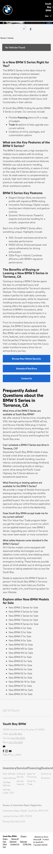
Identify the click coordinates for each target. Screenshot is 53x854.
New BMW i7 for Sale (20, 636)
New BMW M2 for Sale (21, 644)
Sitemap (13, 841)
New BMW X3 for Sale (20, 665)
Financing (34, 768)
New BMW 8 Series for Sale (23, 623)
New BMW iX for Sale (20, 640)
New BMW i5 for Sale (20, 632)
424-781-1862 (15, 733)
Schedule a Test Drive (26, 368)
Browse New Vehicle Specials (26, 358)
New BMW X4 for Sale (20, 669)
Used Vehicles (9, 778)
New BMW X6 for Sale (20, 677)
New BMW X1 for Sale (20, 656)
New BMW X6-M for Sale (22, 681)
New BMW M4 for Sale (21, 652)
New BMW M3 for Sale (21, 648)
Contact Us (26, 378)
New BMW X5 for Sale (20, 673)
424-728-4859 (18, 738)
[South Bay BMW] (23, 9)
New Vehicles (9, 773)
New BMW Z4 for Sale (20, 694)
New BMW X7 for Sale (20, 685)
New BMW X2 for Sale (20, 661)
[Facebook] (3, 751)
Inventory (9, 768)
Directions (45, 778)
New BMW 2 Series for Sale (23, 607)
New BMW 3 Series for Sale (23, 611)
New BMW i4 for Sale (20, 628)
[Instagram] (6, 751)
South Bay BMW (10, 836)
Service (21, 768)
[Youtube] (10, 751)
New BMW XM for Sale (21, 689)
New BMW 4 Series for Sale (23, 615)
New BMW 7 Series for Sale (23, 619)
